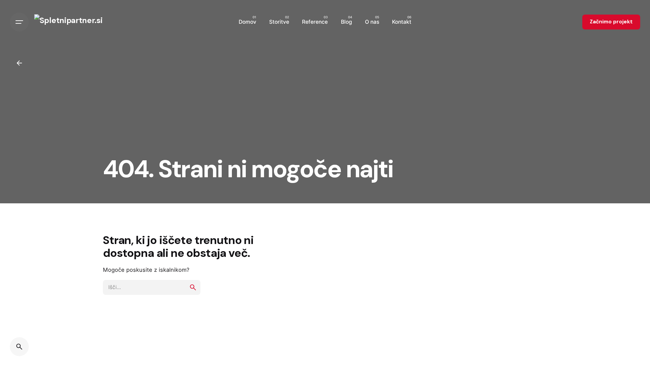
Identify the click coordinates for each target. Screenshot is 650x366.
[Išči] (19, 346)
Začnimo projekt (611, 21)
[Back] (19, 63)
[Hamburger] (19, 22)
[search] (193, 287)
